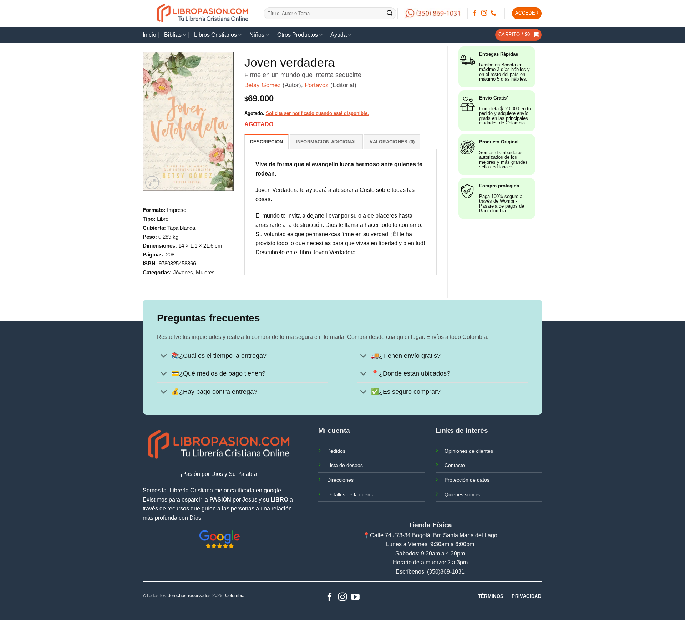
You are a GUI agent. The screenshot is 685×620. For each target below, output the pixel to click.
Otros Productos (297, 35)
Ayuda (338, 35)
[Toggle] (164, 356)
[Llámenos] (493, 13)
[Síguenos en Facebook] (475, 13)
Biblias (173, 35)
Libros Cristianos (215, 35)
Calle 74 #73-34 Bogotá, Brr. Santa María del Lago (433, 535)
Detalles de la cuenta (351, 494)
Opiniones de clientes (469, 451)
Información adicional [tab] (326, 141)
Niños (256, 35)
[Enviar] (390, 13)
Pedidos (336, 451)
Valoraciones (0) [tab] (392, 141)
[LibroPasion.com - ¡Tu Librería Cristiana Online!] (203, 13)
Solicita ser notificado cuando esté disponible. (317, 113)
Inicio (149, 35)
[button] (527, 13)
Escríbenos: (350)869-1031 (430, 572)
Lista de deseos (345, 465)
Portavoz (317, 85)
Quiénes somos (462, 494)
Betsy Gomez (262, 85)
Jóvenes (183, 272)
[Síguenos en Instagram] (484, 13)
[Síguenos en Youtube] (355, 597)
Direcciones (340, 480)
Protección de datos (467, 480)
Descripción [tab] (266, 141)
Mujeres (205, 272)
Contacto (455, 465)
